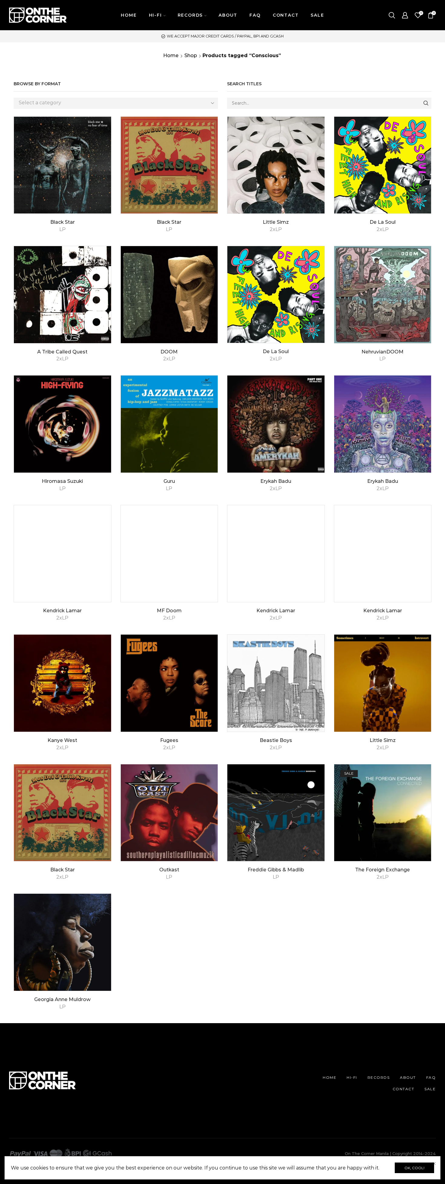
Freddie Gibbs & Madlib (276, 870)
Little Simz (276, 222)
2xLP (276, 229)
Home (171, 55)
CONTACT (286, 15)
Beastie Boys (276, 740)
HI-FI (352, 1077)
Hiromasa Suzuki (62, 481)
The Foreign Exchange (382, 870)
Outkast (169, 870)
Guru (169, 481)
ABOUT (228, 15)
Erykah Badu (275, 481)
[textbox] (111, 103)
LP (62, 229)
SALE (317, 15)
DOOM (169, 352)
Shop (190, 55)
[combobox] (116, 103)
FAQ (254, 15)
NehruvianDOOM (382, 352)
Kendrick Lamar (62, 610)
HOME (129, 15)
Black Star (62, 222)
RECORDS (379, 1077)
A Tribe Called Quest (62, 352)
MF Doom (169, 610)
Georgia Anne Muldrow (62, 999)
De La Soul (383, 222)
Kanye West (62, 740)
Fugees (169, 740)
